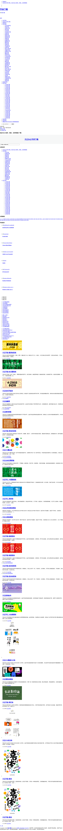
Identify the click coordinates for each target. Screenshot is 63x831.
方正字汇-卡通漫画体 (9, 479)
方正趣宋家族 (6, 412)
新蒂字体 (7, 65)
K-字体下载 (7, 97)
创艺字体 (7, 26)
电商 (8, 220)
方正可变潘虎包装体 (6, 304)
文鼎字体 (7, 60)
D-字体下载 (7, 88)
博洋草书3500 (5, 322)
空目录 (6, 75)
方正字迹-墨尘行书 (6, 305)
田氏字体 (7, 52)
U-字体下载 (7, 111)
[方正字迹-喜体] (12, 776)
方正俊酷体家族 (5, 328)
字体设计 (4, 1)
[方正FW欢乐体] (12, 737)
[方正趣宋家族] (5, 408)
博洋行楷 (4, 316)
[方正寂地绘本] (12, 592)
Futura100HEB (5, 311)
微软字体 (7, 61)
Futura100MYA (5, 310)
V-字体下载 (7, 112)
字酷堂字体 (7, 76)
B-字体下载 (7, 85)
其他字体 (7, 80)
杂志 (1, 220)
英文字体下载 (17, 220)
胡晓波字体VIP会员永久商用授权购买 (10, 121)
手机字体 (4, 119)
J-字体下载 (7, 96)
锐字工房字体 (8, 48)
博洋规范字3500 (5, 317)
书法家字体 (7, 46)
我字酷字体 (7, 63)
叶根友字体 (4, 81)
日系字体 (4, 120)
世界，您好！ (5, 314)
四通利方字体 (8, 51)
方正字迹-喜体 (7, 779)
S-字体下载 (7, 107)
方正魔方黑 (4, 307)
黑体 (28, 220)
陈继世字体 (7, 40)
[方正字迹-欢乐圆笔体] (12, 368)
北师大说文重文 (5, 323)
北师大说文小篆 (5, 325)
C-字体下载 (7, 87)
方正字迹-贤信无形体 (9, 431)
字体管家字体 (8, 78)
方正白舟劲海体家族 (9, 508)
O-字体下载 (7, 102)
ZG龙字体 (7, 71)
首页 (1, 18)
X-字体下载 (7, 115)
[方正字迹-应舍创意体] (7, 562)
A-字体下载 (7, 84)
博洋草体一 (4, 318)
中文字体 (4, 24)
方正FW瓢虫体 (7, 450)
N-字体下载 (7, 101)
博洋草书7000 (5, 321)
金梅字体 (7, 38)
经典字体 (7, 34)
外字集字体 (7, 57)
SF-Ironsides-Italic (6, 331)
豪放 (22, 220)
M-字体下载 (7, 99)
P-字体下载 (7, 103)
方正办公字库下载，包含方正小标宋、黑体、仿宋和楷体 (14, 2)
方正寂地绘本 (6, 595)
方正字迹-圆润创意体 (9, 352)
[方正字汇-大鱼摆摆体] (12, 611)
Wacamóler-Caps (5, 337)
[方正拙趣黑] (5, 398)
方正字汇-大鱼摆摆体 (9, 614)
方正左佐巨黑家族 (8, 460)
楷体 (4, 220)
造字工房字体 (8, 69)
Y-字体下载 (7, 116)
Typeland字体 (8, 56)
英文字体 (4, 83)
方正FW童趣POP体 (8, 660)
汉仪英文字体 (8, 31)
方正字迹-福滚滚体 (8, 536)
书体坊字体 (7, 49)
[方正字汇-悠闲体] (12, 495)
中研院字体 (7, 74)
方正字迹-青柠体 (7, 702)
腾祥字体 (7, 53)
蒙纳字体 (7, 42)
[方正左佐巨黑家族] (6, 457)
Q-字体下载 (7, 105)
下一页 (1, 825)
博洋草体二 (4, 320)
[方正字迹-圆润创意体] (12, 349)
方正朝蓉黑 (4, 308)
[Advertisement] (18, 15)
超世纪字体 (7, 35)
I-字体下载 (7, 94)
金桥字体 (7, 44)
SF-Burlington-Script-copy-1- (8, 335)
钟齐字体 (7, 72)
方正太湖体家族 (7, 517)
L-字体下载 (7, 98)
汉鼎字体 (7, 33)
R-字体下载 (7, 106)
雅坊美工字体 (8, 66)
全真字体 (7, 47)
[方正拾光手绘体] (12, 388)
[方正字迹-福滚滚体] (12, 533)
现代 (6, 220)
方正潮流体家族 (7, 679)
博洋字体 (7, 29)
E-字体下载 (7, 89)
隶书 (26, 220)
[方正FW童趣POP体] (12, 657)
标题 (2, 220)
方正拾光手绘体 (7, 391)
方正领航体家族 (5, 301)
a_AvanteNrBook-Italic (7, 336)
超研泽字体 (7, 37)
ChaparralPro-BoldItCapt (7, 329)
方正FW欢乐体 (7, 740)
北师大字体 (7, 28)
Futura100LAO (5, 309)
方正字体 (4, 20)
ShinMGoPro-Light (6, 333)
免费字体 (4, 22)
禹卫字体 (7, 67)
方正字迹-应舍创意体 (9, 566)
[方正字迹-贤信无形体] (12, 428)
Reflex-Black (5, 338)
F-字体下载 (7, 90)
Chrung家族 (4, 303)
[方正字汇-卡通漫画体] (12, 476)
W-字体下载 (7, 114)
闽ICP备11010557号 (24, 828)
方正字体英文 (8, 25)
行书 (20, 220)
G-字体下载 (7, 92)
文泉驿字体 (7, 62)
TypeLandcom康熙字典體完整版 (9, 332)
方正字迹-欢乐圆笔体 (9, 371)
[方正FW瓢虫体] (12, 447)
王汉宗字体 (7, 58)
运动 (24, 220)
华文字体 (7, 167)
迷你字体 (7, 43)
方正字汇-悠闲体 (7, 498)
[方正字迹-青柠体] (12, 699)
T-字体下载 (7, 108)
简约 (10, 220)
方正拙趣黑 (6, 401)
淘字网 (17, 828)
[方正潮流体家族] (12, 676)
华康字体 (7, 79)
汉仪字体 (7, 30)
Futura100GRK (5, 312)
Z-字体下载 (7, 117)
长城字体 (7, 39)
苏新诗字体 (7, 55)
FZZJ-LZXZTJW (5, 334)
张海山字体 (7, 70)
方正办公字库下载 (6, 21)
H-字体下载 (7, 93)
